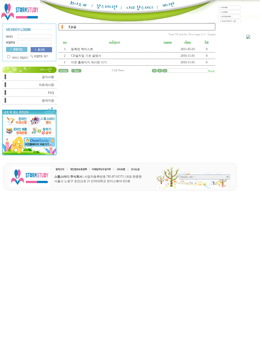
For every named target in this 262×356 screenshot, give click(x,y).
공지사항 (48, 77)
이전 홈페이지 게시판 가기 (89, 62)
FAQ (51, 93)
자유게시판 (46, 85)
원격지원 (48, 100)
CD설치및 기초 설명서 (86, 56)
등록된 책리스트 (82, 49)
